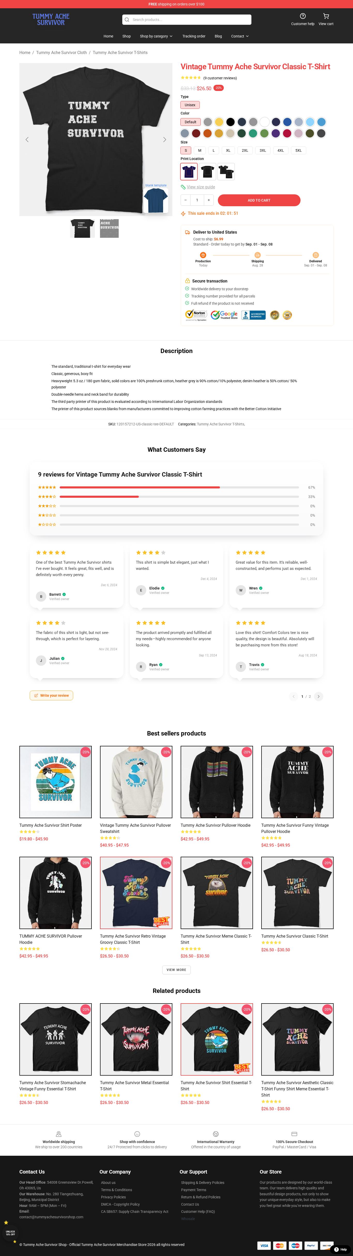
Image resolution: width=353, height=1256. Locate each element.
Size (184, 142)
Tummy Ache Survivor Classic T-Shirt (294, 936)
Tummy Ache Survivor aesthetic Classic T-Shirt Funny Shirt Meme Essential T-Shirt (297, 1089)
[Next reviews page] (318, 696)
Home (24, 52)
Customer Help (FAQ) (198, 1211)
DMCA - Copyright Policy (120, 1204)
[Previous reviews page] (293, 696)
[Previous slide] (27, 139)
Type (185, 97)
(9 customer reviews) (220, 78)
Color (185, 113)
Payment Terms (193, 1190)
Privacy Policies (113, 1197)
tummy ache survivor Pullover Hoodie (215, 825)
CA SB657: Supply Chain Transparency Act (134, 1211)
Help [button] (344, 1249)
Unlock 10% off (10, 1233)
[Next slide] (164, 139)
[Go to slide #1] (82, 228)
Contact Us (190, 1204)
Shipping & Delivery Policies (202, 1183)
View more (177, 970)
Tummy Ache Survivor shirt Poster (50, 825)
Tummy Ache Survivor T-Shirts (120, 52)
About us (108, 1183)
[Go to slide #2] (109, 228)
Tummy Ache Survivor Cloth (61, 52)
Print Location (192, 159)
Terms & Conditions (116, 1190)
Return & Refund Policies (200, 1197)
